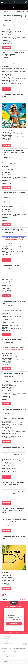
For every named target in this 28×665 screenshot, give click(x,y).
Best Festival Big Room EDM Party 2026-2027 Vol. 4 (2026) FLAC (13, 152)
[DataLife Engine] (14, 7)
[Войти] (26, 2)
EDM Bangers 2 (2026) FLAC (12, 374)
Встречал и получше (13, 617)
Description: (8, 525)
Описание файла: (9, 497)
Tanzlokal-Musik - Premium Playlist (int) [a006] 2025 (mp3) (13, 510)
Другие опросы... (14, 632)
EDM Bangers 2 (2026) (10, 265)
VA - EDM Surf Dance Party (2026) (12, 95)
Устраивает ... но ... (12, 615)
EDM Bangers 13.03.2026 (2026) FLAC (13, 194)
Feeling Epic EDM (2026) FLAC (13, 447)
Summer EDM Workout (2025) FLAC (13, 537)
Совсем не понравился (13, 619)
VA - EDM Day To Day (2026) (12, 340)
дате (14, 11)
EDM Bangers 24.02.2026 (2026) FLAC (14, 302)
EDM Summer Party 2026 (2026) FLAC (14, 17)
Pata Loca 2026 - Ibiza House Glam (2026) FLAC (13, 54)
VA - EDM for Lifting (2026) (12, 230)
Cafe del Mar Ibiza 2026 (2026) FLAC (14, 410)
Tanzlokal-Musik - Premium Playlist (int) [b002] (13, 483)
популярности (20, 11)
